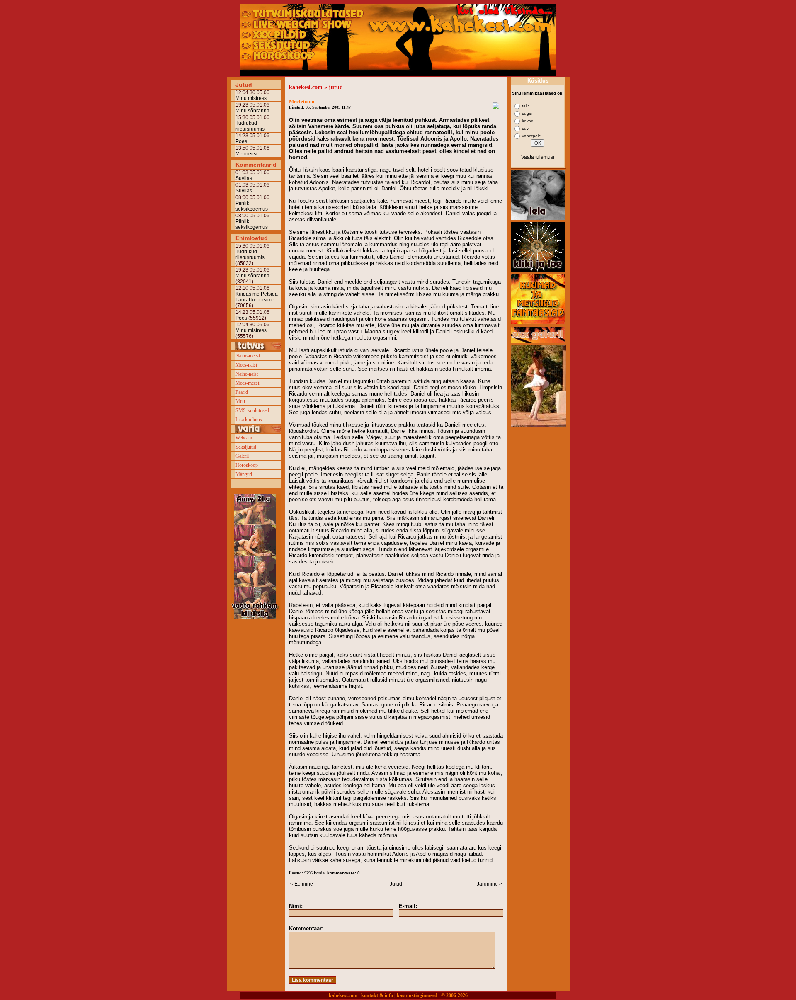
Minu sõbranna (252, 111)
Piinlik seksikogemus (251, 206)
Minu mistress (251, 98)
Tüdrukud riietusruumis (250, 126)
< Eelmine (301, 884)
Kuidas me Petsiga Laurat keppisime (256, 297)
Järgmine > (489, 884)
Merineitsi (246, 154)
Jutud (396, 884)
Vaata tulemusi (537, 157)
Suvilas (243, 178)
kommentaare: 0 (343, 873)
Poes (241, 141)
